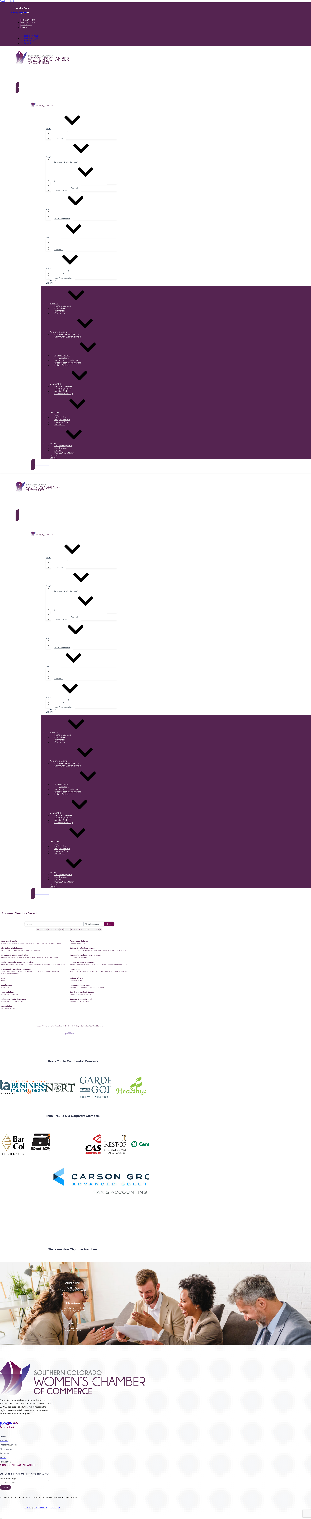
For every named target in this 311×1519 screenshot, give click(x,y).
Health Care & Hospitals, (78, 971)
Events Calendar (55, 1026)
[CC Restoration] (85, 1144)
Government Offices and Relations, (13, 971)
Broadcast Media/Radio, (26, 943)
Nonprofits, (4, 964)
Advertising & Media (9, 941)
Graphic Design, (50, 943)
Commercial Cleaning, (116, 950)
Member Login (28, 22)
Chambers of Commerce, (51, 964)
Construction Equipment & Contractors (85, 955)
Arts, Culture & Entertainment (12, 948)
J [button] (62, 929)
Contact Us (26, 25)
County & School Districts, (34, 971)
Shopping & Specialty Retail (81, 999)
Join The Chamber (96, 1026)
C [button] (46, 929)
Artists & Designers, (24, 950)
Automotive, (5, 1008)
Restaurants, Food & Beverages (13, 999)
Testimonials (59, 311)
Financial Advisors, (100, 964)
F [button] (53, 929)
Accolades (64, 358)
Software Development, (45, 957)
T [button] (86, 929)
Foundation (51, 280)
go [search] (110, 924)
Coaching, (73, 950)
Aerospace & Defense (79, 941)
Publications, (40, 943)
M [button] (69, 929)
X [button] (96, 929)
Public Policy (60, 417)
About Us (54, 303)
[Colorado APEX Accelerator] (136, 1144)
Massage (101, 987)
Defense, (73, 943)
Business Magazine (63, 445)
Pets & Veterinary (7, 992)
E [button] (51, 929)
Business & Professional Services (82, 948)
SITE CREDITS (55, 1508)
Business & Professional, (17, 964)
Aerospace (81, 943)
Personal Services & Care (80, 985)
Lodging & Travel (76, 978)
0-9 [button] (38, 929)
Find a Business (28, 20)
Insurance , (90, 964)
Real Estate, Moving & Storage (82, 992)
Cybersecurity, (21, 957)
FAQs (56, 415)
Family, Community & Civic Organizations (17, 962)
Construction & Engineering (79, 957)
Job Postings (75, 1026)
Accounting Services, (114, 964)
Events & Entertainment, (9, 950)
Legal (3, 978)
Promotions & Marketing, (9, 943)
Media (53, 443)
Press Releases (60, 448)
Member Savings (62, 391)
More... (59, 943)
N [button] (71, 929)
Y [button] (98, 929)
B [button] (43, 929)
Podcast (58, 450)
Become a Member (63, 386)
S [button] (84, 929)
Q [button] (79, 929)
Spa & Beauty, (75, 987)
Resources (50, 237)
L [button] (66, 929)
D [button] (48, 929)
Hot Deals (66, 1026)
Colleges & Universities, (52, 971)
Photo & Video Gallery (63, 278)
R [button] (81, 929)
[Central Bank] (111, 1144)
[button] (106, 66)
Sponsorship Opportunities (66, 360)
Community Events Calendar (66, 162)
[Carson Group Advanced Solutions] (34, 1181)
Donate (49, 283)
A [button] (41, 929)
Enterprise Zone (61, 422)
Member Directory (62, 389)
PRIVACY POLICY (40, 1508)
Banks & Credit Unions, (77, 964)
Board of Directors (62, 306)
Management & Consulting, (87, 950)
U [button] (88, 929)
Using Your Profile (62, 419)
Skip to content (7, 1)
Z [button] (100, 929)
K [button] (64, 929)
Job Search (58, 250)
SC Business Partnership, (33, 964)
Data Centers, (31, 957)
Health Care (75, 969)
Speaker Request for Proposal (67, 363)
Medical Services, (93, 971)
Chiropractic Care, (106, 971)
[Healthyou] (82, 1087)
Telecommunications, (8, 957)
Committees (60, 308)
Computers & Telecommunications (14, 955)
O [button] (74, 929)
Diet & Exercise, (119, 971)
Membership (55, 384)
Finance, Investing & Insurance (82, 962)
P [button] (76, 929)
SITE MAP (27, 1508)
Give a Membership (62, 219)
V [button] (90, 929)
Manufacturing (6, 985)
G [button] (55, 929)
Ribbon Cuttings (60, 190)
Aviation (12, 1008)
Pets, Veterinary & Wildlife (9, 994)
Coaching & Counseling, (88, 987)
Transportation (6, 1006)
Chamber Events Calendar (66, 334)
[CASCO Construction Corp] (60, 1144)
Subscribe (25, 27)
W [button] (93, 929)
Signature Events (60, 181)
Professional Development (10, 973)
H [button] (58, 929)
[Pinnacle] (118, 1087)
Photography (35, 950)
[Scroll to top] (1, 1518)
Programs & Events (58, 332)
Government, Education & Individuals (15, 969)
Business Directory (42, 1026)
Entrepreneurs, (103, 950)
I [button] (60, 929)
